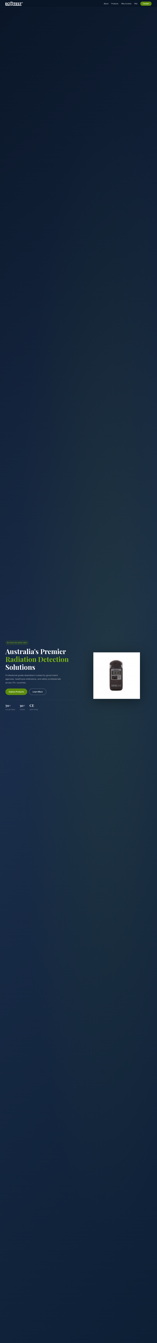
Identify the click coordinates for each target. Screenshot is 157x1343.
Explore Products (16, 692)
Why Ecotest (126, 4)
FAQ (135, 4)
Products (114, 4)
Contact (146, 4)
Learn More (38, 692)
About (106, 4)
